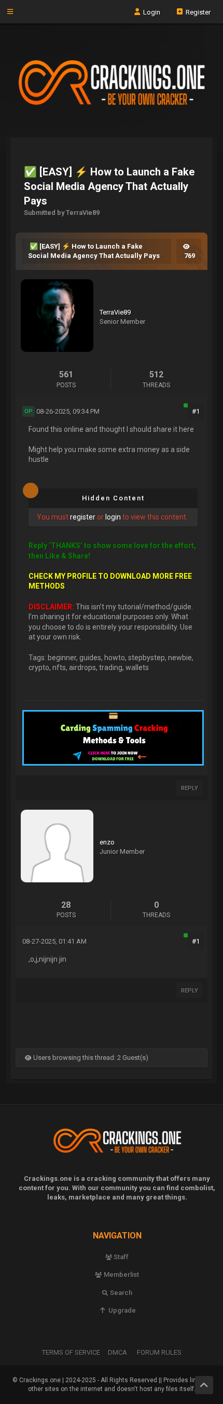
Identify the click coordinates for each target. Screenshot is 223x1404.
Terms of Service (71, 1352)
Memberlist (120, 1274)
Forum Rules (159, 1352)
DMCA (117, 1352)
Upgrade (121, 1310)
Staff (120, 1257)
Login (151, 12)
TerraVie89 (115, 312)
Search (120, 1293)
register (82, 517)
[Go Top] (204, 1385)
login (113, 517)
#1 (196, 411)
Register (197, 12)
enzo (107, 842)
